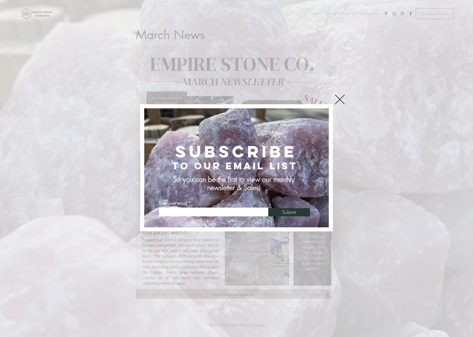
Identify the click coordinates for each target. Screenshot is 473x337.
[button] (340, 99)
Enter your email (173, 203)
